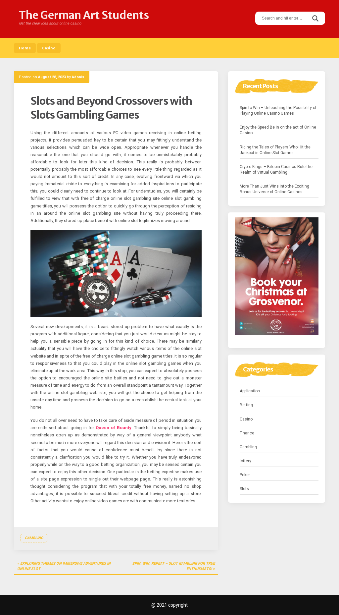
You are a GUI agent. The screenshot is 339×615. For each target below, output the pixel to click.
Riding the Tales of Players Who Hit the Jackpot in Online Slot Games (275, 150)
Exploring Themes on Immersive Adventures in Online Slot (64, 566)
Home (25, 48)
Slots (244, 488)
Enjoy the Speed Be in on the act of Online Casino (278, 130)
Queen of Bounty (113, 427)
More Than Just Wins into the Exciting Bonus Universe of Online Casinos (274, 189)
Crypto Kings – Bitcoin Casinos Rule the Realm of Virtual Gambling (276, 169)
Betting (246, 405)
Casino (49, 48)
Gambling (34, 538)
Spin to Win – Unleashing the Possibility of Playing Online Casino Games (278, 110)
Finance (247, 433)
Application (250, 391)
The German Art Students (84, 15)
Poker (245, 475)
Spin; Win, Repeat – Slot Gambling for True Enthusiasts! (173, 566)
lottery (245, 461)
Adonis (78, 77)
